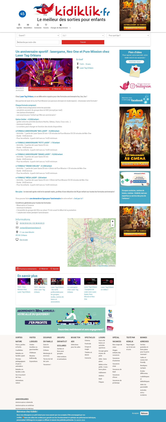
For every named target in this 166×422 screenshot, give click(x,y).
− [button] (112, 225)
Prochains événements (40, 89)
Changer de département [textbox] (59, 28)
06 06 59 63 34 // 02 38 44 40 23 (32, 223)
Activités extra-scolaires (143, 392)
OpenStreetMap (103, 266)
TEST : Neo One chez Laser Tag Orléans (39, 289)
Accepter (135, 413)
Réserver (57, 89)
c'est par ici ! (78, 198)
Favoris (46, 28)
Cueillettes (19, 350)
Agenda (19, 28)
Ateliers (101, 376)
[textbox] (83, 36)
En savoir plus (79, 420)
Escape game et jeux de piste (103, 353)
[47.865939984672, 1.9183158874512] (91, 239)
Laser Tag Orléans (26, 96)
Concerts (88, 358)
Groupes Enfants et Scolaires (62, 342)
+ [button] (112, 221)
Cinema (87, 340)
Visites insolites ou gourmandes (33, 347)
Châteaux (32, 353)
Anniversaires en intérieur (25, 408)
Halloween (102, 372)
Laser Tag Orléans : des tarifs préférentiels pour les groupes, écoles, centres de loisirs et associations (57, 294)
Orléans (46, 350)
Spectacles (90, 337)
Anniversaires (22, 399)
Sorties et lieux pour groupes (60, 351)
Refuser (144, 413)
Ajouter (68, 89)
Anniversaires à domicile (24, 402)
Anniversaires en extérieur (25, 405)
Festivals (88, 344)
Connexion (37, 28)
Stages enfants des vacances (117, 352)
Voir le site (24, 240)
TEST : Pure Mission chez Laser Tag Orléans (23, 289)
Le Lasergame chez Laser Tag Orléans (72, 289)
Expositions (33, 361)
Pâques (101, 382)
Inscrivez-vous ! (135, 62)
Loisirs (102, 337)
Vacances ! (47, 364)
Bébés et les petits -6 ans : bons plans (103, 367)
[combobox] (60, 25)
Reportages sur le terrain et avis (130, 347)
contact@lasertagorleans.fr (30, 228)
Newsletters (28, 28)
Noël (100, 379)
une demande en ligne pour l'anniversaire (45, 198)
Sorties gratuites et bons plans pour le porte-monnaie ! (145, 349)
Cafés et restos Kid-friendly (144, 360)
